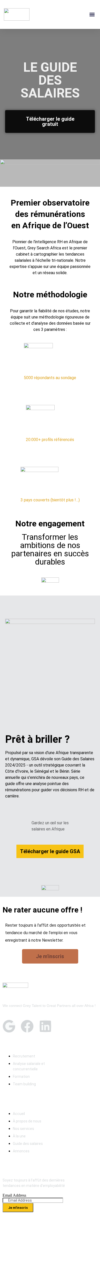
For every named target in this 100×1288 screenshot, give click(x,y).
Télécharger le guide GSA (50, 851)
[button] (92, 14)
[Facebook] (27, 1026)
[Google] (9, 1026)
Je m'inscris (18, 1207)
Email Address (14, 1195)
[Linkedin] (45, 1026)
